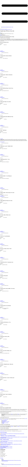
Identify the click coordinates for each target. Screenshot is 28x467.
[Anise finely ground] (4, 384)
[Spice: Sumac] (4, 135)
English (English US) (12, 460)
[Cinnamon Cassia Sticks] (4, 327)
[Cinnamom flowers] (4, 267)
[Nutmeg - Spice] (4, 342)
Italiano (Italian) (5, 460)
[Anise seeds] (4, 369)
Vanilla (3, 423)
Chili (26, 418)
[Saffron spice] (4, 107)
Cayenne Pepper (7, 421)
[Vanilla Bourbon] (4, 166)
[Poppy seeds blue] (4, 400)
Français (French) (19, 460)
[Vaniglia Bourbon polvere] (4, 151)
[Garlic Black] (4, 47)
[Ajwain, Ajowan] (4, 356)
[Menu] (15, 26)
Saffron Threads (4, 422)
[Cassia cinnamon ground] (4, 312)
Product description (2, 51)
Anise (3, 420)
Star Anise (7, 422)
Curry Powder (3, 421)
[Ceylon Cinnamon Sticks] (4, 295)
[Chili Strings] (4, 122)
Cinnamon (12, 426)
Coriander (18, 426)
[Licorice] (3, 240)
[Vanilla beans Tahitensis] (4, 206)
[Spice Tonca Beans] (4, 254)
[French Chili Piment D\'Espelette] (4, 93)
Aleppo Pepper (5, 420)
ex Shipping (1, 83)
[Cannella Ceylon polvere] (4, 280)
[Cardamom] (4, 80)
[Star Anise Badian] (4, 224)
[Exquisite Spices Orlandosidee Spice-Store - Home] (6, 29)
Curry (25, 418)
